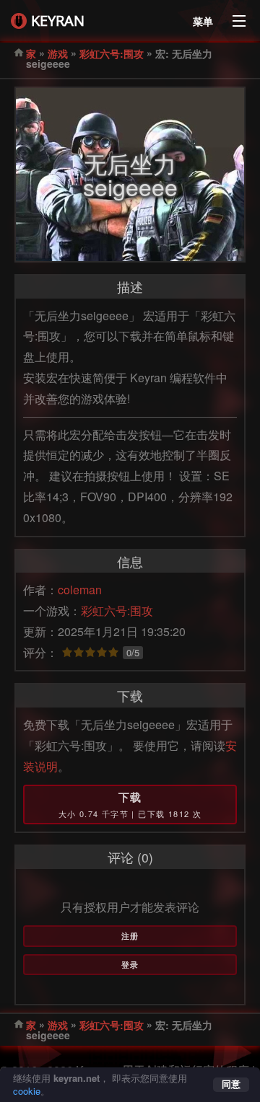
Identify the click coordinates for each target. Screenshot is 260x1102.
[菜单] (239, 17)
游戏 (58, 53)
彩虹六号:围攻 (111, 53)
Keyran (57, 20)
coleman (80, 589)
